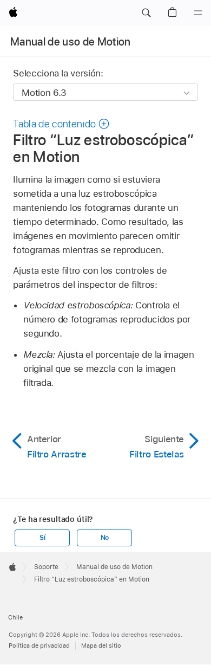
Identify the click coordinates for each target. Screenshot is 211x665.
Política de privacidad (39, 645)
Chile (15, 617)
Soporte (46, 567)
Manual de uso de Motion (70, 41)
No (105, 537)
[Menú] (198, 13)
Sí (42, 537)
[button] (146, 13)
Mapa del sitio (101, 645)
